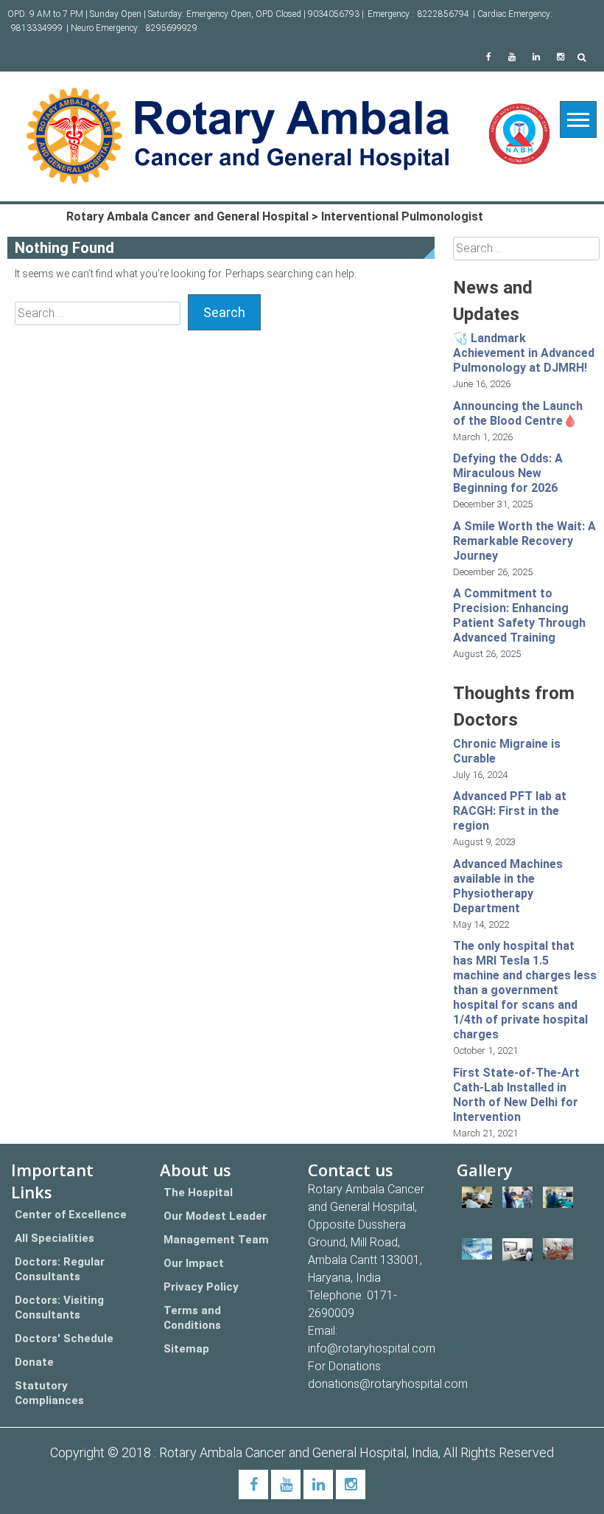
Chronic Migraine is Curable (507, 751)
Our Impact (194, 1263)
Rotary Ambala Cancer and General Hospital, (285, 1452)
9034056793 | (336, 14)
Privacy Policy (201, 1287)
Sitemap (186, 1348)
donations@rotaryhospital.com (388, 1384)
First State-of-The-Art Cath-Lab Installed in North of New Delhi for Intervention (516, 1095)
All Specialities (54, 1238)
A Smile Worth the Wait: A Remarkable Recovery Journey (524, 541)
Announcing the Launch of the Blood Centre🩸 (518, 413)
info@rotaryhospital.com (371, 1348)
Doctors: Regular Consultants (60, 1269)
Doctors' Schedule (64, 1338)
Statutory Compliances (49, 1393)
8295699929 (171, 28)
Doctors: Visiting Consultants (59, 1308)
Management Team (216, 1239)
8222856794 (443, 14)
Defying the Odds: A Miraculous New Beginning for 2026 (508, 473)
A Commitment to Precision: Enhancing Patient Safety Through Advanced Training (519, 615)
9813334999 (37, 28)
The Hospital (198, 1192)
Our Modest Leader (215, 1216)
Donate (34, 1362)
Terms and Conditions (192, 1318)
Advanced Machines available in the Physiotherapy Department (508, 886)
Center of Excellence (71, 1214)
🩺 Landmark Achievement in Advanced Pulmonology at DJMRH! (523, 353)
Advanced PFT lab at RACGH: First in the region (509, 811)
